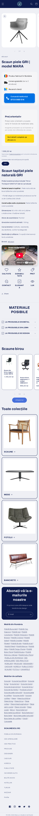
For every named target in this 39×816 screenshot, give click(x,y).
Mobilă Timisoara (21, 635)
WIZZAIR (7, 792)
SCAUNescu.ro (16, 815)
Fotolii (25, 718)
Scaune (7, 681)
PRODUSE (18, 663)
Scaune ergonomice (12, 687)
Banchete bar (27, 713)
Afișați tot (19, 400)
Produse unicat (26, 690)
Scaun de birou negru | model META (8, 372)
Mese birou (18, 701)
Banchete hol (21, 710)
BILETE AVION (9, 778)
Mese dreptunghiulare (19, 704)
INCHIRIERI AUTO (10, 773)
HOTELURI (8, 783)
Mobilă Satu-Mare (26, 655)
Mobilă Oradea (16, 640)
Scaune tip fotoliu (11, 690)
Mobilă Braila (16, 643)
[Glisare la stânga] (14, 51)
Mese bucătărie (23, 698)
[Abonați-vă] (30, 614)
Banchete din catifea (12, 718)
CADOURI (8, 666)
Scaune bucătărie (19, 681)
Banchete (8, 715)
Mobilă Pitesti (10, 646)
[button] (2, 4)
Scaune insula (26, 684)
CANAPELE (25, 669)
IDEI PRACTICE (22, 661)
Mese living (8, 701)
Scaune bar (14, 684)
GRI (5, 163)
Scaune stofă (18, 695)
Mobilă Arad (28, 643)
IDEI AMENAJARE (11, 739)
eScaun (11, 241)
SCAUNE (8, 452)
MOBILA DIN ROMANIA (14, 658)
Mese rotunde (20, 707)
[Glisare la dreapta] (24, 51)
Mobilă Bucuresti (11, 629)
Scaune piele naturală (13, 692)
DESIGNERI (28, 663)
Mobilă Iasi (16, 632)
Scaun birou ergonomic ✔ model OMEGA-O (25, 380)
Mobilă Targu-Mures (17, 649)
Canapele (8, 721)
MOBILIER (9, 663)
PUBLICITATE (27, 666)
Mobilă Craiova (17, 638)
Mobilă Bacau (22, 646)
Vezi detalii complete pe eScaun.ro (17, 138)
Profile (6, 797)
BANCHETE (10, 580)
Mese (13, 698)
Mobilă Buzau (19, 652)
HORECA (17, 666)
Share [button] (6, 294)
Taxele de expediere (15, 154)
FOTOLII (8, 537)
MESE (7, 495)
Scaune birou (27, 687)
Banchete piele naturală (23, 715)
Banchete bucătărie (12, 713)
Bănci (12, 710)
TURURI (7, 787)
